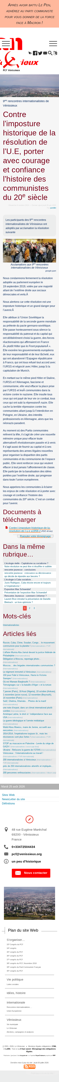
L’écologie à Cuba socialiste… (18, 579)
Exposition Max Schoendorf (17, 589)
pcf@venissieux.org (27, 854)
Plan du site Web (23, 930)
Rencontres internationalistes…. (19, 1007)
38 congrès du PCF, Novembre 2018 (22, 963)
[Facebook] (35, 53)
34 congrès (11, 948)
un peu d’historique (26, 861)
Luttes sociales (13, 984)
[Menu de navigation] (6, 43)
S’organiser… (16, 939)
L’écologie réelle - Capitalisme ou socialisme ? (26, 563)
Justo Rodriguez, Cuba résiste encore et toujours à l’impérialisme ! (27, 584)
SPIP (54, 1055)
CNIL (54, 1046)
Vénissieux (14, 1019)
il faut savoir (25, 1049)
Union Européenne (14, 1011)
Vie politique (15, 979)
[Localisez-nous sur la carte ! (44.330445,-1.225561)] (29, 819)
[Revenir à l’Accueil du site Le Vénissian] (11, 61)
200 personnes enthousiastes (17, 772)
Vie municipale (12, 1024)
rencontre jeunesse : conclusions (20, 569)
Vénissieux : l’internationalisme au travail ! (23, 753)
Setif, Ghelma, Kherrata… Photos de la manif (24, 701)
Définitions (8, 803)
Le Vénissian (12, 1028)
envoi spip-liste (32, 747)
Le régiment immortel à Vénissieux (19, 672)
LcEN (7, 1049)
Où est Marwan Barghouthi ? (16, 681)
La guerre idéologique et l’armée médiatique (23, 720)
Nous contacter (35, 872)
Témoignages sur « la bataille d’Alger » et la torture (27, 685)
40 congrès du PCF (15, 971)
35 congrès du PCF (15, 952)
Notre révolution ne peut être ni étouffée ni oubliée (28, 566)
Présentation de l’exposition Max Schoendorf (25, 592)
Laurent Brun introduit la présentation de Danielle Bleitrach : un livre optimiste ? (27, 600)
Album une (51, 773)
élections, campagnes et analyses (20, 1032)
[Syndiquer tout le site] (29, 1066)
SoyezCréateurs (40, 1055)
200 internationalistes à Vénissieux (19, 759)
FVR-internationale (26, 756)
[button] (30, 53)
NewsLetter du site (13, 799)
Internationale (16, 1002)
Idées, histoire (16, 993)
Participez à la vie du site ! (42, 1073)
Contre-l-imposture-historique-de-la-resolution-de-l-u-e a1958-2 (29, 529)
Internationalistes (11, 625)
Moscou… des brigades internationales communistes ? (29, 665)
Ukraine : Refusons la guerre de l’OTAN (21, 750)
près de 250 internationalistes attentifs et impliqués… (28, 766)
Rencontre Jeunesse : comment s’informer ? (25, 596)
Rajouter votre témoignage (35, 536)
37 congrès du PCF (15, 959)
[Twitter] (40, 53)
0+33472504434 (23, 847)
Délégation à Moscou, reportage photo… (22, 659)
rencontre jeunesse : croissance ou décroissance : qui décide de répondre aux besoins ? (28, 575)
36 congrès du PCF (15, 956)
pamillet (53, 208)
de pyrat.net (23, 1055)
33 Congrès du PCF (15, 944)
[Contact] (45, 53)
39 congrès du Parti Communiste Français (24, 967)
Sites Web (8, 795)
